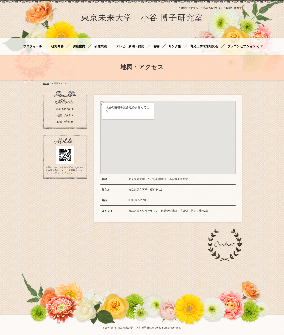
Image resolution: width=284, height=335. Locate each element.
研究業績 (100, 46)
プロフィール (32, 46)
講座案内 (79, 46)
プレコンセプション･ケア (245, 46)
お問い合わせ (233, 7)
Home (46, 83)
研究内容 (57, 46)
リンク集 (175, 46)
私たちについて (211, 7)
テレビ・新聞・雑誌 (130, 46)
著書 (156, 46)
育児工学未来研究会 (204, 46)
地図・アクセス (188, 7)
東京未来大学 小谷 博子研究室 (142, 18)
